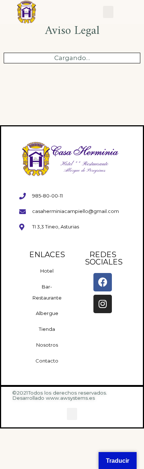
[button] (108, 12)
